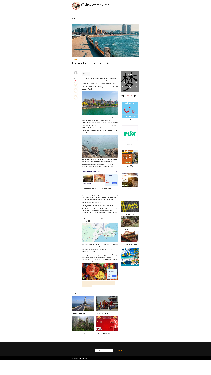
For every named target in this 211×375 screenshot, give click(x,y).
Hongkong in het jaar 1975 (128, 13)
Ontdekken (74, 59)
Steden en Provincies (87, 13)
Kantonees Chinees (130, 214)
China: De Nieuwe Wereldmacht (130, 244)
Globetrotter (75, 76)
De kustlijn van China (78, 313)
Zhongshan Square (87, 285)
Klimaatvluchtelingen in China (130, 229)
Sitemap (120, 350)
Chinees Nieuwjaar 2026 (103, 333)
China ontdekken (95, 5)
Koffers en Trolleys (114, 15)
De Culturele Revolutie (102, 313)
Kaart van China (95, 15)
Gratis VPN (104, 15)
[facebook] (73, 350)
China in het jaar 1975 (114, 13)
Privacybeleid (84, 358)
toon (88, 73)
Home (78, 13)
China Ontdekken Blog (100, 13)
